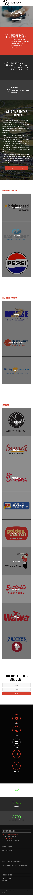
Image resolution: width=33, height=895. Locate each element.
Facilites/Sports (17, 63)
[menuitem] (28, 3)
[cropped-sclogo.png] (13, 3)
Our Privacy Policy (7, 850)
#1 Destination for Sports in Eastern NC (18, 36)
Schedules (15, 87)
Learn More (16, 21)
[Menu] (28, 3)
